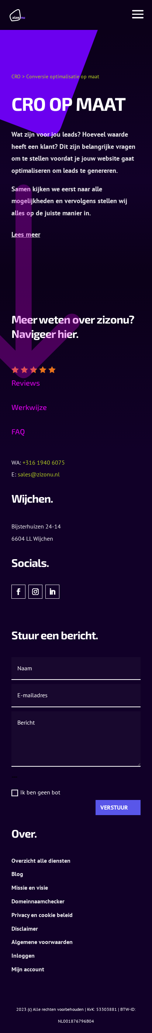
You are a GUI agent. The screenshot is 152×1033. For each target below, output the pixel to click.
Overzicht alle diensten (40, 860)
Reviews (25, 382)
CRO (16, 76)
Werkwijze (29, 407)
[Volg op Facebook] (18, 592)
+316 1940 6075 (44, 462)
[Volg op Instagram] (35, 592)
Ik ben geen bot (40, 792)
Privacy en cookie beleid (42, 915)
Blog (17, 874)
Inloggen (23, 955)
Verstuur (114, 807)
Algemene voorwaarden (42, 941)
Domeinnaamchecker (38, 901)
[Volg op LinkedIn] (52, 592)
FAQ (18, 431)
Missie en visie (29, 887)
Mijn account (27, 969)
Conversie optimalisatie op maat (62, 76)
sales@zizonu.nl (39, 474)
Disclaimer (24, 928)
